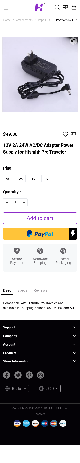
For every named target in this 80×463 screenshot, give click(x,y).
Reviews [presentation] (40, 290)
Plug (7, 168)
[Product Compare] (66, 7)
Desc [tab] (7, 290)
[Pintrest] (29, 377)
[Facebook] (6, 377)
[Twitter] (18, 377)
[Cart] (74, 7)
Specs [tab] (22, 290)
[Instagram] (40, 377)
